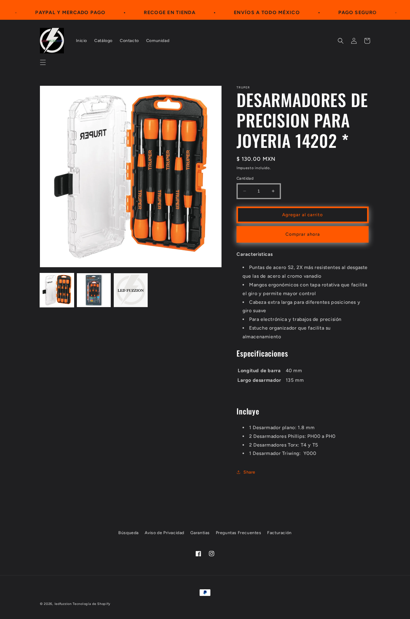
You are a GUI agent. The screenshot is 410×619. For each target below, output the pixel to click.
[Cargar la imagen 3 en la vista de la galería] (131, 290)
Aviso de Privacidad (164, 532)
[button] (43, 62)
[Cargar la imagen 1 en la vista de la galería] (57, 290)
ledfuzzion (63, 604)
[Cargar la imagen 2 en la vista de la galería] (94, 290)
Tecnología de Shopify (91, 604)
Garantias (200, 532)
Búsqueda (128, 532)
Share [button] (249, 472)
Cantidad (245, 178)
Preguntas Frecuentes (238, 532)
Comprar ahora (302, 234)
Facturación (279, 532)
